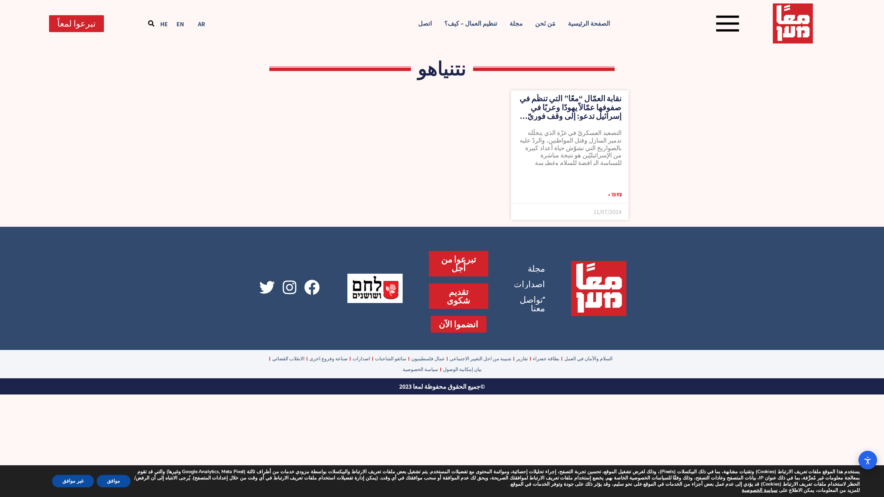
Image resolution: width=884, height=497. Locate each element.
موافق (113, 481)
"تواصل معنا (532, 304)
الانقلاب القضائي (288, 358)
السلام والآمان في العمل (588, 358)
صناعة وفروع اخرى (328, 358)
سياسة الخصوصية (420, 369)
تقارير (522, 358)
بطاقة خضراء (546, 358)
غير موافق (73, 481)
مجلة (516, 23)
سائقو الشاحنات (390, 358)
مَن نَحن (545, 23)
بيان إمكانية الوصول (462, 369)
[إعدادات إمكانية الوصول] (867, 460)
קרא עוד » (615, 194)
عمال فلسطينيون (428, 358)
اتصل (425, 23)
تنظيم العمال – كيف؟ (470, 23)
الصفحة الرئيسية (589, 23)
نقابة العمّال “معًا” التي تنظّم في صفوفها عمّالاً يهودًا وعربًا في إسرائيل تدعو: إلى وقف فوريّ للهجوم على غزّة (571, 111)
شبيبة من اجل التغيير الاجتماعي (480, 358)
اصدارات (529, 284)
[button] (151, 23)
